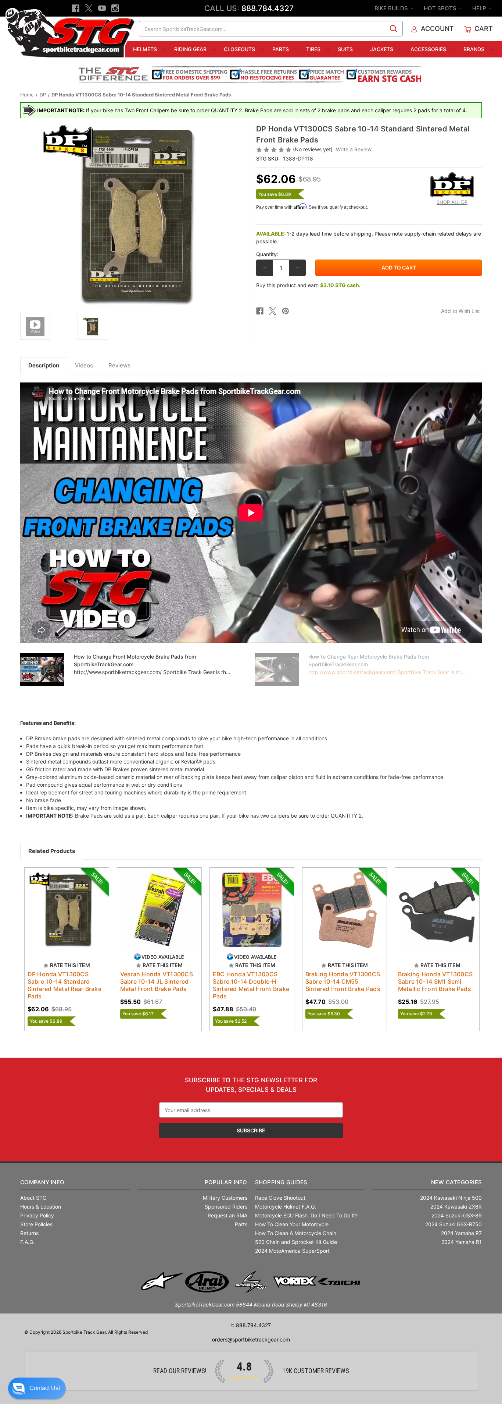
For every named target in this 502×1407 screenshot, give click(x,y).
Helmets (145, 49)
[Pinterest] (285, 311)
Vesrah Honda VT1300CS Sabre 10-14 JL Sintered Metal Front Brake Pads (156, 981)
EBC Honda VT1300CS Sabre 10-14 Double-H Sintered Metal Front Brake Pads (251, 985)
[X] (89, 8)
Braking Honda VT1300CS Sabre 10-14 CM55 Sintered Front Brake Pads (342, 981)
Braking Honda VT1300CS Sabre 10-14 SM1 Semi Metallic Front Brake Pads (435, 981)
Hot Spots (441, 8)
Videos (84, 365)
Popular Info (226, 1182)
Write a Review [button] (354, 149)
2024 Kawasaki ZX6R (456, 1206)
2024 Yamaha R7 (461, 1233)
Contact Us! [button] (44, 1388)
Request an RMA (227, 1215)
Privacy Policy (37, 1215)
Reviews (119, 365)
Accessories (429, 49)
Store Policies (36, 1224)
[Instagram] (115, 8)
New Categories (456, 1182)
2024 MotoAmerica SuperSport (292, 1251)
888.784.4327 (267, 8)
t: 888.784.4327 (251, 1325)
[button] (37, 1388)
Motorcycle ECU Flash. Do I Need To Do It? (306, 1215)
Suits (346, 49)
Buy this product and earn (308, 285)
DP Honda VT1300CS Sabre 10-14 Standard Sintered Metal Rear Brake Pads (64, 985)
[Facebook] (75, 8)
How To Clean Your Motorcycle (292, 1224)
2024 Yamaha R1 (461, 1242)
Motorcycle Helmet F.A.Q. (285, 1206)
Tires (314, 49)
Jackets (382, 49)
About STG (33, 1198)
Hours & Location (40, 1206)
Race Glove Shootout (280, 1198)
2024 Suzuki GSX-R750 (453, 1224)
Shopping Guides (281, 1182)
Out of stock (67, 916)
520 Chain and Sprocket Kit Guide (296, 1242)
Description (43, 365)
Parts (281, 49)
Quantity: (267, 254)
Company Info (42, 1182)
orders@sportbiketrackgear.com (251, 1339)
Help (480, 8)
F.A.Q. (27, 1242)
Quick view (63, 903)
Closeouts (240, 49)
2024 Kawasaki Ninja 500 (451, 1198)
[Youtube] (102, 8)
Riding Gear (191, 49)
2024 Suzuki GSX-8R (456, 1215)
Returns (29, 1233)
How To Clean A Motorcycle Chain (295, 1233)
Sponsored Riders (226, 1206)
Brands (474, 49)
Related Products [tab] (51, 850)
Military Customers (225, 1198)
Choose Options (159, 916)
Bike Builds (391, 8)
